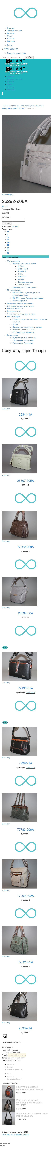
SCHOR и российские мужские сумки (28, 297)
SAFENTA (22, 271)
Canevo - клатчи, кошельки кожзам (27, 327)
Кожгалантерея (13, 316)
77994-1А (25, 763)
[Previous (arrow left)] (1, 1145)
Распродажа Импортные (22, 340)
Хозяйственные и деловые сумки (21, 313)
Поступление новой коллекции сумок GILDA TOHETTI (29, 1102)
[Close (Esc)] (1, 1143)
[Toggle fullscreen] (6, 1143)
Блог (9, 1073)
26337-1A (25, 1028)
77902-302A (25, 895)
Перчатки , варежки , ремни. (24, 329)
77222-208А (25, 546)
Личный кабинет (14, 1079)
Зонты (15, 324)
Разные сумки (24, 284)
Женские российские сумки (24, 287)
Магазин (15, 105)
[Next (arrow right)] (4, 1145)
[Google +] (8, 242)
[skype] (8, 252)
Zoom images (7, 194)
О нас (9, 35)
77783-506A (25, 829)
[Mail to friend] (8, 245)
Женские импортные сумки (24, 263)
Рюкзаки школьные (15, 308)
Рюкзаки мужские (19, 300)
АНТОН (22, 108)
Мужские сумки (13, 290)
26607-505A (25, 480)
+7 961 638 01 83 (10, 49)
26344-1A (25, 414)
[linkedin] (8, 247)
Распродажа (12, 335)
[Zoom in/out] (9, 1143)
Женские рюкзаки (25, 282)
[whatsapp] (8, 250)
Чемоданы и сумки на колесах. (20, 303)
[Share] (4, 1143)
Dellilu (20, 274)
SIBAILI (21, 279)
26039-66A (25, 613)
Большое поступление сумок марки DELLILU (32, 1114)
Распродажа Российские (22, 342)
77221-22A (25, 961)
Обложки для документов (23, 332)
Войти (9, 45)
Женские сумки (27, 105)
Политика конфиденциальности (15, 1134)
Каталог (10, 33)
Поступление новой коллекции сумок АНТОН (30, 1088)
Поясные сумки (13, 311)
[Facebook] (7, 234)
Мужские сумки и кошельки (24, 337)
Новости (10, 38)
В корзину (7, 223)
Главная (10, 27)
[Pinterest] (8, 239)
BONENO (22, 276)
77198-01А (25, 688)
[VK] (8, 237)
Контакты (11, 41)
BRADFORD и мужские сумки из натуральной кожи (26, 293)
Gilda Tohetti (23, 268)
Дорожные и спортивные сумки (20, 305)
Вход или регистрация (16, 53)
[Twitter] (8, 231)
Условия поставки (14, 30)
